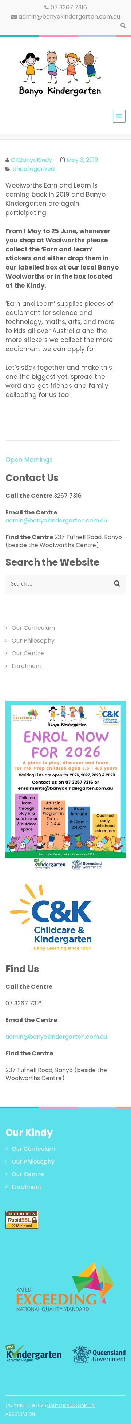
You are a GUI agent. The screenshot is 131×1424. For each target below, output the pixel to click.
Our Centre (28, 653)
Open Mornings (29, 459)
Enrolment (27, 666)
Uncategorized (33, 169)
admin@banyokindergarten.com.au (69, 16)
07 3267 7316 (69, 7)
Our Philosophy (33, 640)
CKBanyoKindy (31, 160)
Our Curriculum (33, 628)
